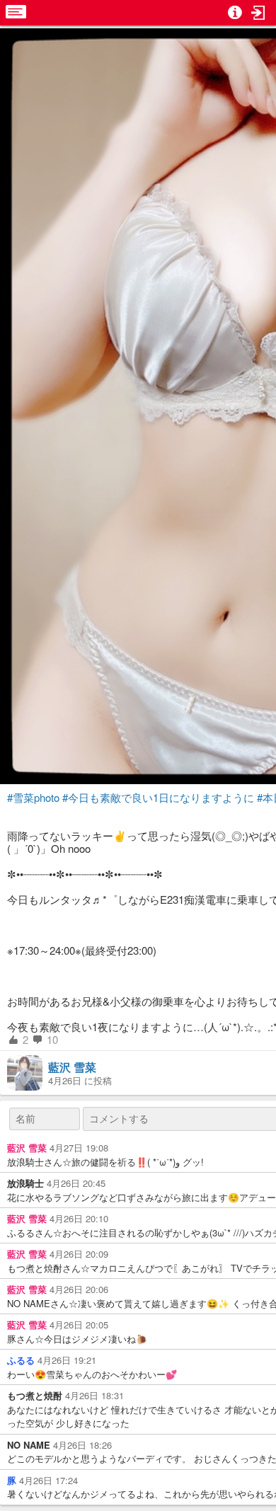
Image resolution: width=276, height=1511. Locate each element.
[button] (258, 13)
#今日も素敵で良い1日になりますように (158, 797)
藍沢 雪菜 (72, 1067)
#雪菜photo (33, 797)
